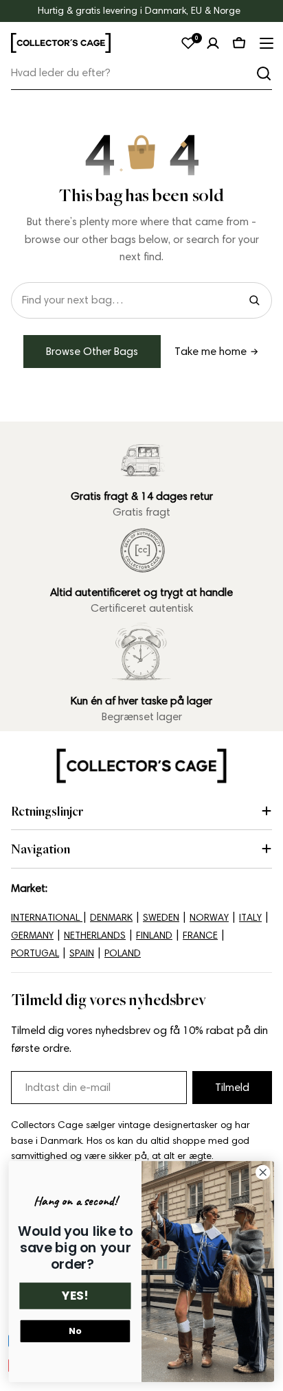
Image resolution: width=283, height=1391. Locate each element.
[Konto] (213, 43)
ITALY (250, 917)
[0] (188, 43)
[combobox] (141, 73)
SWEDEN (161, 917)
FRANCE (200, 935)
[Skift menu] (265, 43)
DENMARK (111, 917)
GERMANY (32, 935)
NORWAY (209, 917)
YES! (75, 1296)
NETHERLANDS (95, 935)
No (75, 1331)
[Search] (254, 300)
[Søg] (264, 73)
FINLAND (154, 935)
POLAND (122, 953)
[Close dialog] (263, 1173)
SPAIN (81, 953)
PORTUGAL (35, 953)
